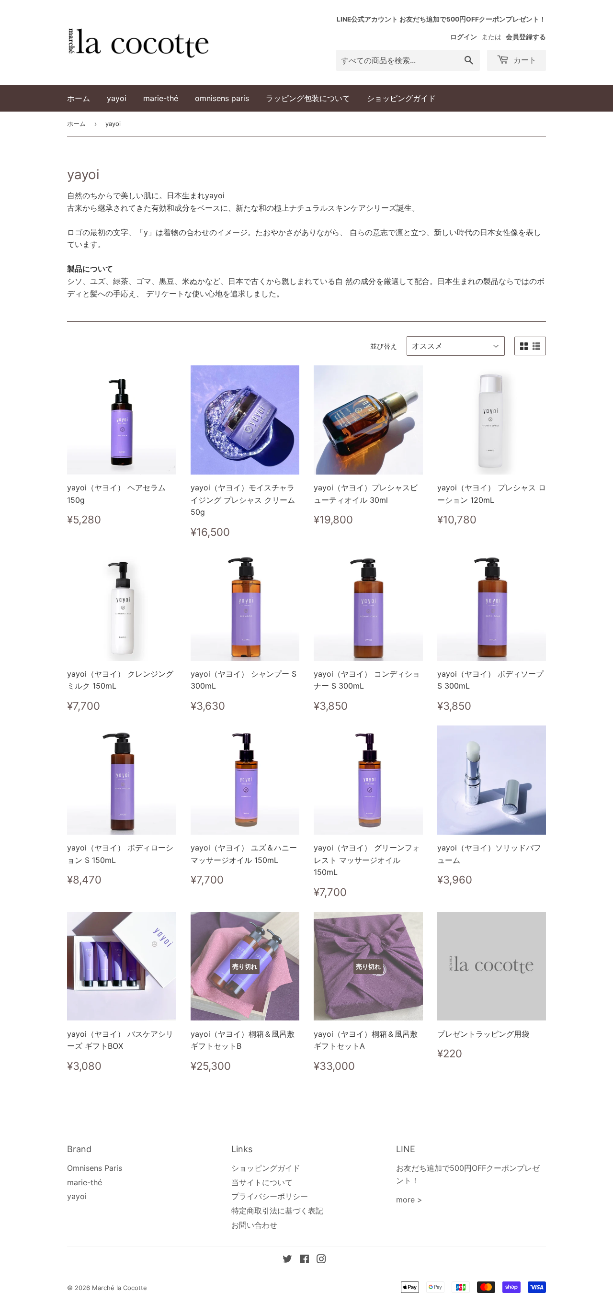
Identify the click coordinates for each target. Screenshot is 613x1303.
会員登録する (526, 37)
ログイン (463, 37)
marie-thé (160, 98)
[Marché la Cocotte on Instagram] (321, 1260)
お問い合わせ (254, 1225)
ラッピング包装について (308, 98)
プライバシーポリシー (269, 1196)
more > (409, 1199)
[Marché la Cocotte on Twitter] (287, 1260)
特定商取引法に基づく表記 (277, 1210)
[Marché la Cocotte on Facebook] (304, 1260)
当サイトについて (262, 1182)
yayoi (116, 98)
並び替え (383, 346)
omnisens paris (222, 98)
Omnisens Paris (94, 1168)
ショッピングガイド (401, 98)
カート (523, 60)
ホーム (78, 98)
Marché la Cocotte (119, 1288)
